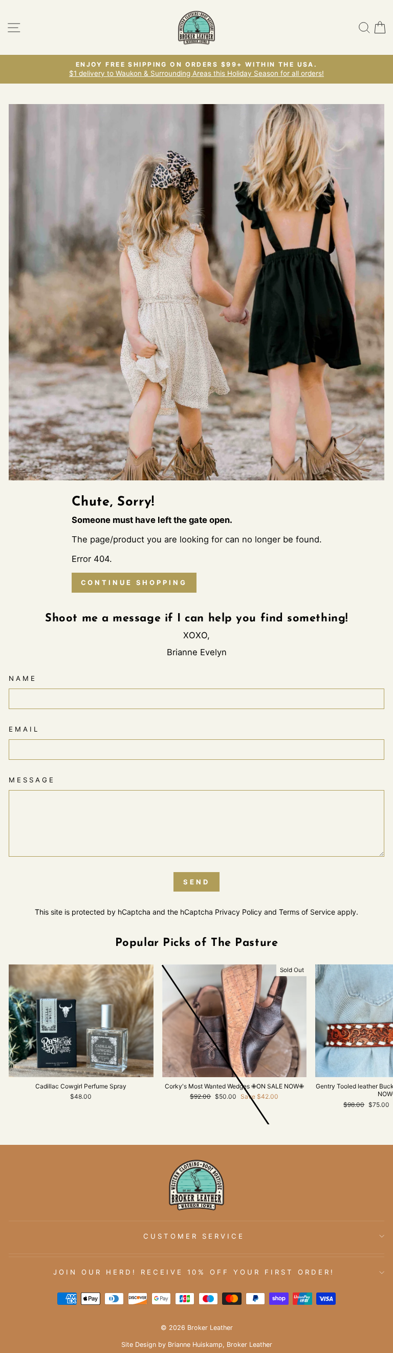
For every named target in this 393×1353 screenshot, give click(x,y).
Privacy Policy (238, 911)
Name (23, 678)
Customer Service (194, 1236)
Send (196, 882)
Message (32, 780)
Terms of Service (307, 911)
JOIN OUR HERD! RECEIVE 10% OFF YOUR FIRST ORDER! (194, 1272)
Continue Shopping (134, 582)
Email (24, 729)
